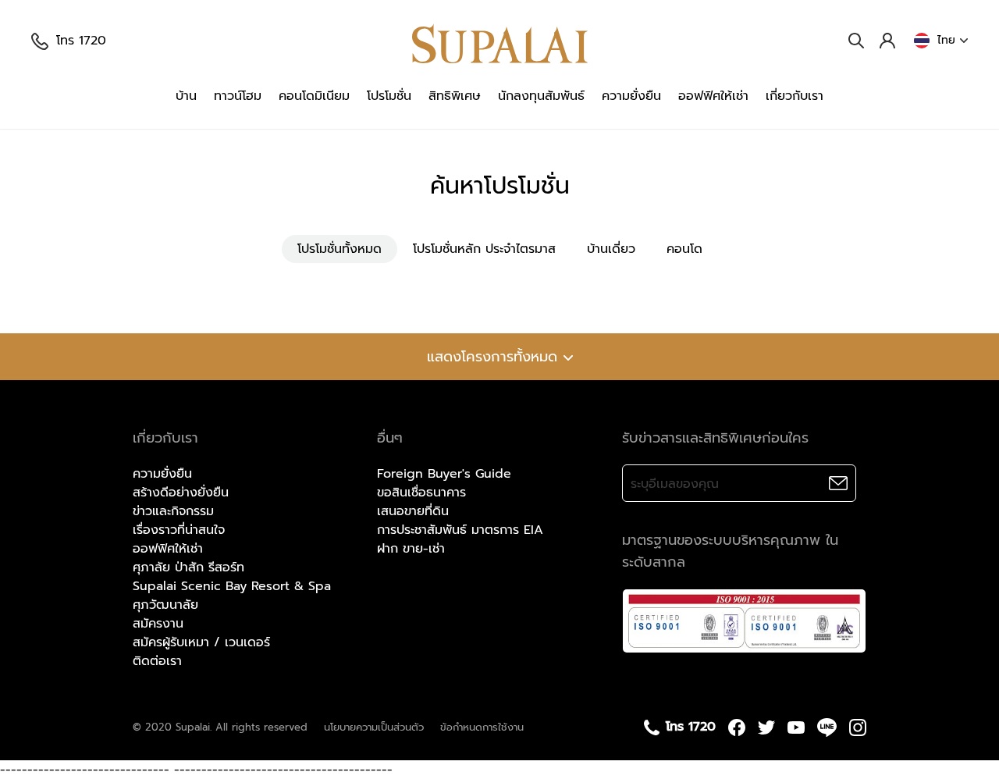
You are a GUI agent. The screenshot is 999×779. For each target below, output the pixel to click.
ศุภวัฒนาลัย (165, 605)
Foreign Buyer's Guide (444, 473)
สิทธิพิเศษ (454, 96)
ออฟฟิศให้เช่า (713, 96)
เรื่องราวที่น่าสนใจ (179, 530)
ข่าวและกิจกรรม (173, 511)
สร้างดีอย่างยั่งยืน (181, 492)
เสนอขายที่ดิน (413, 511)
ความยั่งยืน (631, 96)
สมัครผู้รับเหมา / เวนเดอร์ (201, 642)
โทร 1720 (81, 40)
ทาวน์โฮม (237, 96)
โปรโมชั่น (389, 96)
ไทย (946, 40)
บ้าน (186, 96)
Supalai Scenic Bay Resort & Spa (232, 586)
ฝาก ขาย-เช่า (411, 548)
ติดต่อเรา (157, 661)
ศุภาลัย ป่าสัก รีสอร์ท (188, 567)
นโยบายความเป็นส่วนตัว (374, 727)
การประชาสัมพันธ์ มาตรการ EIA (460, 530)
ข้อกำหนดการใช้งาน (482, 727)
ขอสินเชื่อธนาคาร (421, 492)
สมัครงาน (158, 623)
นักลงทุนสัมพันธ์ (541, 96)
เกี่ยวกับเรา (794, 96)
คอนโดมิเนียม (314, 96)
